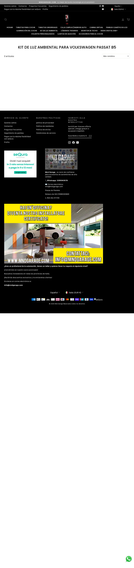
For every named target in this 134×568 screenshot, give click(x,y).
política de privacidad (45, 123)
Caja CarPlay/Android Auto (73, 27)
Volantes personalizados (42, 34)
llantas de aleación (67, 34)
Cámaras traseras (69, 30)
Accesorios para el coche (91, 34)
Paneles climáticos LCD (116, 27)
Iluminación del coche (27, 30)
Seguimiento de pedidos (58, 6)
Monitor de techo (89, 30)
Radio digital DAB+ (109, 30)
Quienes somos (10, 6)
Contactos (23, 6)
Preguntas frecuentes (38, 6)
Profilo (45, 9)
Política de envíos (43, 130)
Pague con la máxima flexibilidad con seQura (22, 9)
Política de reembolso (45, 126)
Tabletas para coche (25, 27)
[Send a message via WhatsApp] (129, 559)
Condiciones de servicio (46, 133)
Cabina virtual (96, 27)
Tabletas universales (47, 27)
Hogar (10, 27)
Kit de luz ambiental (49, 30)
